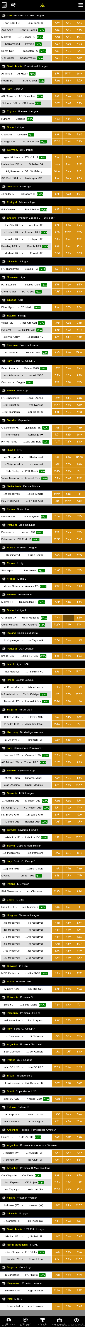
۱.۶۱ (79, 494)
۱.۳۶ (57, 323)
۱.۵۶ (79, 81)
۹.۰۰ (68, 171)
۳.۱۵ (68, 382)
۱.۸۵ (57, 1252)
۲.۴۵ (57, 253)
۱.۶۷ (57, 672)
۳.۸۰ (68, 96)
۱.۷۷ (57, 586)
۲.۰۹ (57, 555)
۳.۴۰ (68, 135)
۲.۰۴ (57, 1137)
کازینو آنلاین (25, 1324)
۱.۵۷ (57, 464)
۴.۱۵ (68, 435)
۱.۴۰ (79, 801)
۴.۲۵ (79, 135)
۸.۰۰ (57, 157)
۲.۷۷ (57, 778)
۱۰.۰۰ (57, 164)
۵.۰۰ (79, 74)
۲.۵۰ (57, 58)
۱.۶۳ (57, 694)
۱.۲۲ (79, 164)
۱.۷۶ (57, 285)
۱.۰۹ (57, 815)
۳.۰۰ (68, 51)
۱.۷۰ (79, 1221)
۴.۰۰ (57, 51)
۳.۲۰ (79, 382)
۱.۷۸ (79, 937)
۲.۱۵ (57, 30)
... (68, 618)
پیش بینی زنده (59, 1324)
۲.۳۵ (57, 142)
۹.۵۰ (68, 353)
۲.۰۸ (57, 1306)
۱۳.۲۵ (79, 457)
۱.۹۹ (57, 869)
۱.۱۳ (79, 171)
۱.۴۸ (57, 74)
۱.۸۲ (79, 717)
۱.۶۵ (57, 232)
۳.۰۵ (79, 44)
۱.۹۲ (57, 428)
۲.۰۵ (79, 755)
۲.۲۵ (57, 37)
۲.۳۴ (57, 405)
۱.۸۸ (79, 119)
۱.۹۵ (79, 891)
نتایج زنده (42, 1324)
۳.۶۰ (68, 119)
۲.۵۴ (57, 44)
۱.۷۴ (57, 989)
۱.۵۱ (57, 269)
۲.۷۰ (68, 1189)
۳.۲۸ (68, 973)
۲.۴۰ (79, 602)
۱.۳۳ (57, 1115)
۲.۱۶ (79, 239)
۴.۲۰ (68, 81)
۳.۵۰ (79, 337)
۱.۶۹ (57, 209)
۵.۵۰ (68, 157)
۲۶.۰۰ (79, 353)
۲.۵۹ (68, 44)
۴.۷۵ (57, 81)
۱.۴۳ (57, 368)
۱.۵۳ (79, 1099)
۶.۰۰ (68, 164)
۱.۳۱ (79, 157)
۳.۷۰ (79, 232)
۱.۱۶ (57, 457)
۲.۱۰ (79, 625)
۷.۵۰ (68, 1122)
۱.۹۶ (57, 330)
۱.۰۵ (57, 353)
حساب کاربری (8, 1324)
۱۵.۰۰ (57, 171)
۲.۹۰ (68, 23)
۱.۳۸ (79, 178)
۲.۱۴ (79, 973)
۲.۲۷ (57, 23)
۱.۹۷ (79, 923)
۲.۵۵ (57, 701)
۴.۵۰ (79, 501)
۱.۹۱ (79, 51)
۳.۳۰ (79, 30)
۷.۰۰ (68, 815)
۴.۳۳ (68, 74)
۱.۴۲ (57, 194)
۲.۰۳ (57, 570)
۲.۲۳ (57, 539)
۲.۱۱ (57, 382)
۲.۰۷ (57, 958)
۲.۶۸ (79, 762)
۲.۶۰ (57, 1160)
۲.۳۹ (57, 1067)
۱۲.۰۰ (79, 1122)
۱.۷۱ (57, 96)
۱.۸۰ (79, 930)
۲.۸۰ (68, 292)
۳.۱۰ (79, 37)
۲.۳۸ (79, 1067)
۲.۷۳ (79, 1083)
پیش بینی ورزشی (76, 1324)
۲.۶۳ (79, 58)
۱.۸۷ (57, 1020)
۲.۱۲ (57, 412)
